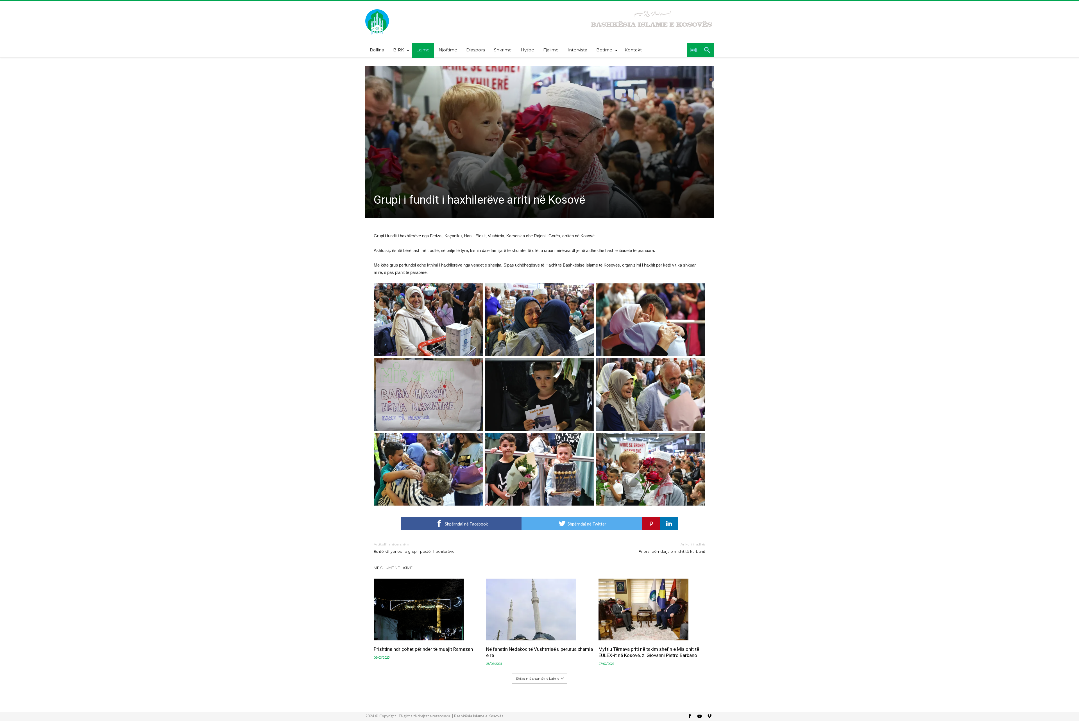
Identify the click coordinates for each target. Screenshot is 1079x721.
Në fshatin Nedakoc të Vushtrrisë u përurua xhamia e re (539, 652)
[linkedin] (669, 523)
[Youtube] (699, 716)
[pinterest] (651, 523)
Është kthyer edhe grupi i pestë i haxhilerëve (414, 548)
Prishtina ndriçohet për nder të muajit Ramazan (423, 649)
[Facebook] (689, 716)
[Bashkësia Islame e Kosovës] (377, 9)
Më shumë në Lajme (393, 567)
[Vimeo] (709, 716)
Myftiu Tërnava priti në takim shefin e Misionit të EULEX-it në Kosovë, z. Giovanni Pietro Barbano (649, 652)
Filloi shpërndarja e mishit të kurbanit (672, 548)
